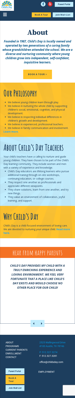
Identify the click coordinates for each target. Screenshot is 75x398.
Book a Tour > (37, 74)
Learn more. (11, 131)
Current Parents (16, 349)
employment (46, 371)
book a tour (12, 380)
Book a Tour (41, 14)
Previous (34, 323)
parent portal (64, 4)
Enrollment (13, 353)
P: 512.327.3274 (48, 352)
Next (41, 323)
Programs (12, 346)
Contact (11, 357)
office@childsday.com (51, 362)
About (9, 342)
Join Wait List (63, 14)
